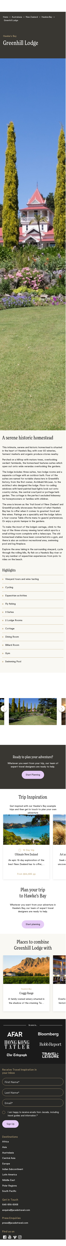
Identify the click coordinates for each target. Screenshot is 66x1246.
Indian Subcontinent (12, 1169)
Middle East (8, 1180)
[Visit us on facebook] (4, 1237)
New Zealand (32, 17)
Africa (5, 1142)
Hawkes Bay (47, 17)
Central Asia (8, 1158)
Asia (4, 1147)
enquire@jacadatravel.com (16, 1210)
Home (5, 17)
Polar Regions (9, 1186)
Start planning (33, 924)
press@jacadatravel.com (15, 1223)
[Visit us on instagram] (19, 1237)
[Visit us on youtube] (9, 1237)
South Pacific (9, 1191)
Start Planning (33, 775)
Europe (6, 1164)
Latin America (9, 1174)
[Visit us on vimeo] (14, 1238)
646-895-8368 (10, 1204)
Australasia (17, 17)
